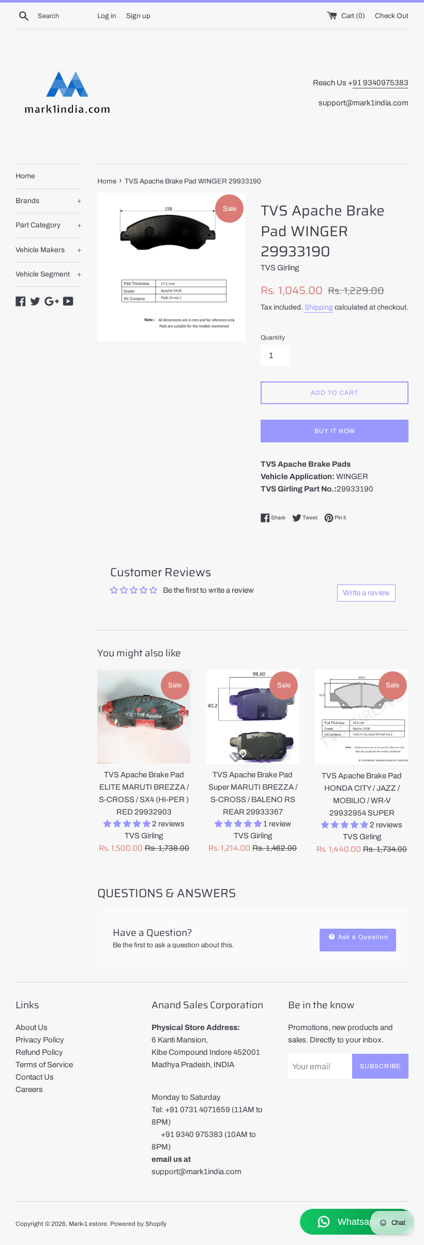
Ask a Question (362, 937)
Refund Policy (39, 1052)
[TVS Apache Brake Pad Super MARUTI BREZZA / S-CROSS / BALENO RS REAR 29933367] (253, 717)
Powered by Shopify (138, 1223)
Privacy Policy (40, 1040)
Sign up (138, 16)
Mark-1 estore (88, 1223)
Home (25, 176)
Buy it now (334, 431)
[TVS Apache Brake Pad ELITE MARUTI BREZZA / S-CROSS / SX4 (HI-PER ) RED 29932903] (144, 716)
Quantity (273, 337)
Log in (106, 16)
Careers (29, 1089)
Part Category (49, 225)
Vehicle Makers (49, 250)
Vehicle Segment (49, 274)
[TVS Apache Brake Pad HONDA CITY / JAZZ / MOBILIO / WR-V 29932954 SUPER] (361, 717)
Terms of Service (44, 1064)
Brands (49, 201)
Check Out (391, 16)
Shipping (319, 307)
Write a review (366, 593)
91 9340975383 (380, 83)
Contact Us (35, 1077)
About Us (32, 1027)
